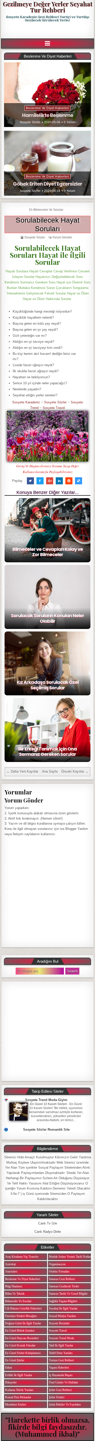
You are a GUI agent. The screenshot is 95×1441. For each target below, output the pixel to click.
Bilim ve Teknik (15, 1293)
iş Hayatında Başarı (60, 1375)
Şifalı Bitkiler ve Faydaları (65, 1404)
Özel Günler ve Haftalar (63, 1382)
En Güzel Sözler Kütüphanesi (23, 1353)
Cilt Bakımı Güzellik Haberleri (23, 1308)
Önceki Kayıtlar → (74, 771)
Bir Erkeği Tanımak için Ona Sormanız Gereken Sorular (47, 751)
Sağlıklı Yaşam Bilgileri (63, 1301)
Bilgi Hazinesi (13, 1286)
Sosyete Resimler (59, 1323)
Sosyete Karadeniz (26, 402)
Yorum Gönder (62, 237)
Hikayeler (11, 1382)
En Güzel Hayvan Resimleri (22, 1338)
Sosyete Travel (54, 408)
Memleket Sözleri (15, 1404)
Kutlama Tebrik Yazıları (19, 1390)
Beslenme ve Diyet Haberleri (47, 108)
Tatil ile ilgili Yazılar (61, 1345)
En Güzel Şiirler (14, 1360)
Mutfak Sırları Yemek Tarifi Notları (70, 1256)
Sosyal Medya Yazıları (62, 1316)
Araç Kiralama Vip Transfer (22, 1256)
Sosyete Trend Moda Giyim (46, 1100)
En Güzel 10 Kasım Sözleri (48, 1104)
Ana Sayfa (50, 771)
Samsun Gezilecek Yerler (64, 1286)
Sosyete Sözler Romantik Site (46, 1129)
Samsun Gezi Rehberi (62, 1279)
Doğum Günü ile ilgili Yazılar (23, 1323)
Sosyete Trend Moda (61, 1338)
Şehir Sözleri (56, 1397)
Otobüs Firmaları (59, 1271)
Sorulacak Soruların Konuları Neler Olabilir (47, 618)
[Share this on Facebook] (40, 480)
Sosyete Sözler (30, 122)
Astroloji (10, 1264)
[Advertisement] (48, 30)
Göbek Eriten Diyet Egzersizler (47, 183)
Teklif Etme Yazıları (60, 1353)
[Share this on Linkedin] (59, 480)
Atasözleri (11, 1271)
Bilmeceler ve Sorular (48, 209)
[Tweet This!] (30, 480)
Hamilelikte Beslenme (47, 115)
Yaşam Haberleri (59, 1367)
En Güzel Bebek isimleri (19, 1330)
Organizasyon (57, 1264)
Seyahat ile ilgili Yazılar (63, 1308)
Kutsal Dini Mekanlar (18, 1397)
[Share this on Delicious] (78, 480)
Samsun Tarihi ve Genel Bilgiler (68, 1293)
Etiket (8, 1367)
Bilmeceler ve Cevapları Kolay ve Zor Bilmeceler (47, 552)
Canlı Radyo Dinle (47, 1232)
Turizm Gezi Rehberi (61, 1360)
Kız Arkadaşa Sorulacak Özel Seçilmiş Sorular (48, 685)
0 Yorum (69, 122)
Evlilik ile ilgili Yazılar (18, 1375)
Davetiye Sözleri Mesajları (21, 1316)
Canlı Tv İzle (47, 1223)
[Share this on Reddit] (68, 480)
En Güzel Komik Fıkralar (20, 1345)
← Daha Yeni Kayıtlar (22, 771)
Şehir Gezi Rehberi (60, 1390)
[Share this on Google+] (49, 480)
